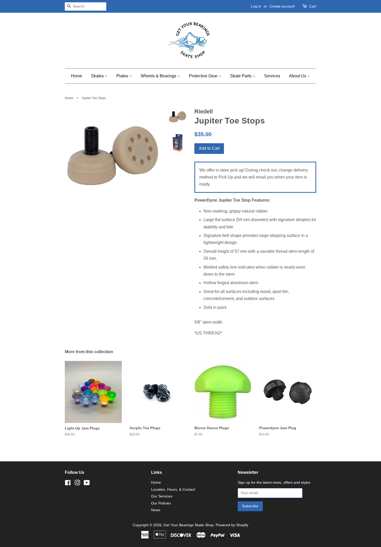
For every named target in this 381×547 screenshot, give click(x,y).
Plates (122, 76)
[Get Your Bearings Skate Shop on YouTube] (87, 484)
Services (272, 76)
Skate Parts (241, 76)
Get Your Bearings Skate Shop (189, 525)
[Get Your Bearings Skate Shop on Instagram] (77, 484)
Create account (282, 6)
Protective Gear (203, 76)
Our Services (161, 496)
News (155, 510)
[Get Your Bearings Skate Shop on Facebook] (68, 484)
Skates (98, 76)
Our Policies (161, 503)
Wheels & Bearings (159, 76)
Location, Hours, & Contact (173, 489)
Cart (312, 6)
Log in (256, 6)
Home (76, 76)
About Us (298, 76)
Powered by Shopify (232, 525)
